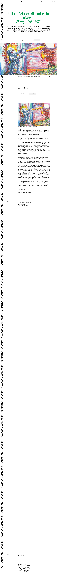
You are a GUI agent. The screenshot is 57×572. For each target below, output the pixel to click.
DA (50, 2)
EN (52, 2)
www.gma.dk (21, 557)
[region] (28, 380)
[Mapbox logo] (2, 551)
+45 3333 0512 (22, 555)
